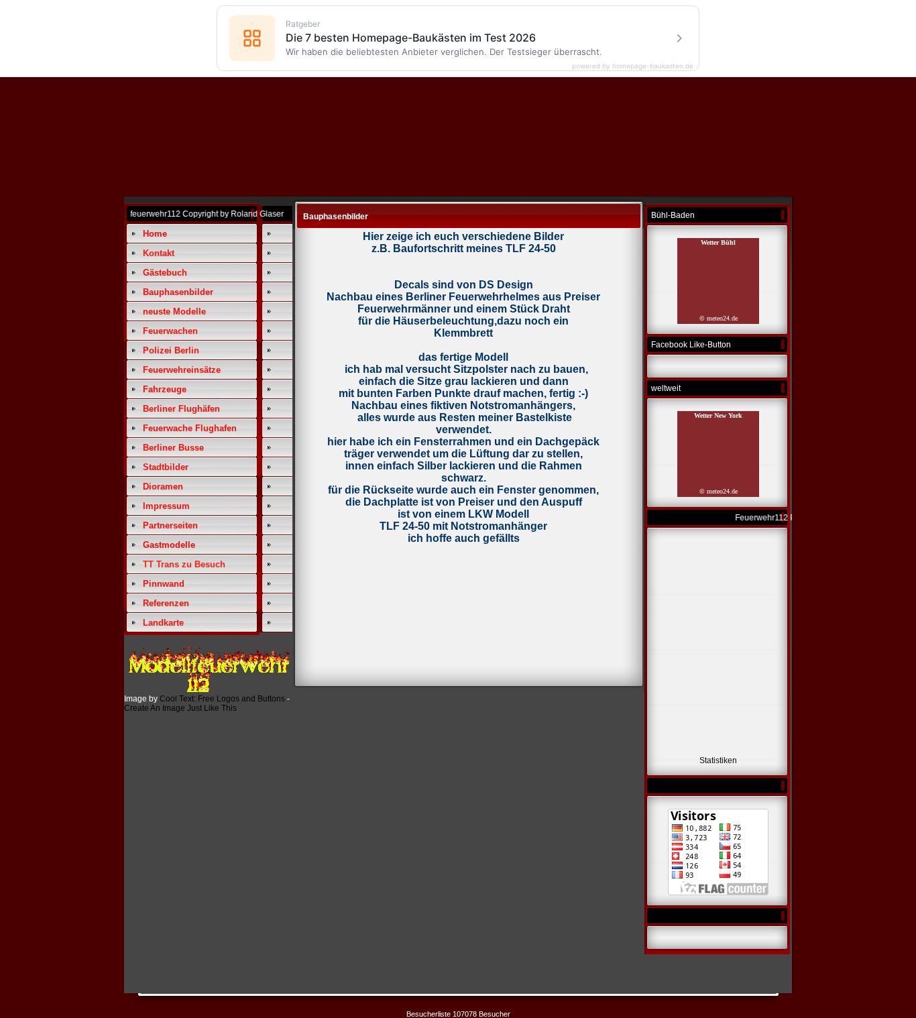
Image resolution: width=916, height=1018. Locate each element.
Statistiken (718, 760)
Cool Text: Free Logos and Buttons (222, 698)
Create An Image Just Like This (180, 708)
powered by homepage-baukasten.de (632, 65)
